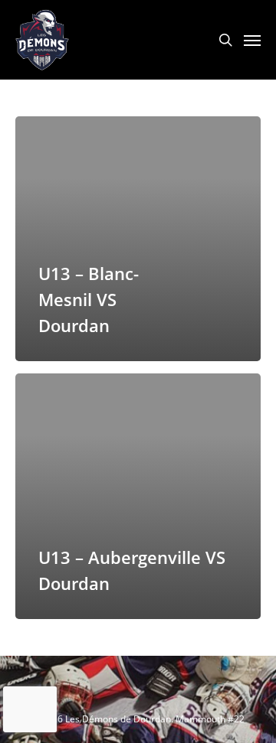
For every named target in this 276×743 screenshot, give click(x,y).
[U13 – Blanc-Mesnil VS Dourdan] (138, 238)
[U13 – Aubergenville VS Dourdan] (138, 495)
